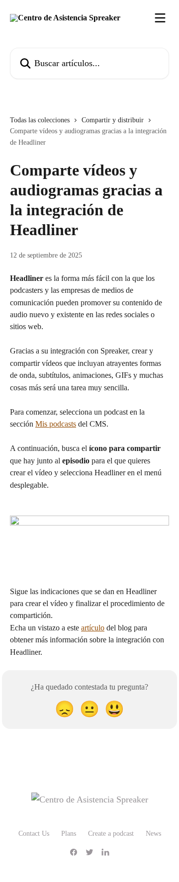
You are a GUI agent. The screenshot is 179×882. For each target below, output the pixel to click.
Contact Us (33, 833)
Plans (68, 833)
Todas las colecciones (40, 120)
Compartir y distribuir (113, 120)
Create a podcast (111, 833)
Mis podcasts (55, 424)
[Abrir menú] (160, 18)
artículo (92, 627)
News (153, 833)
